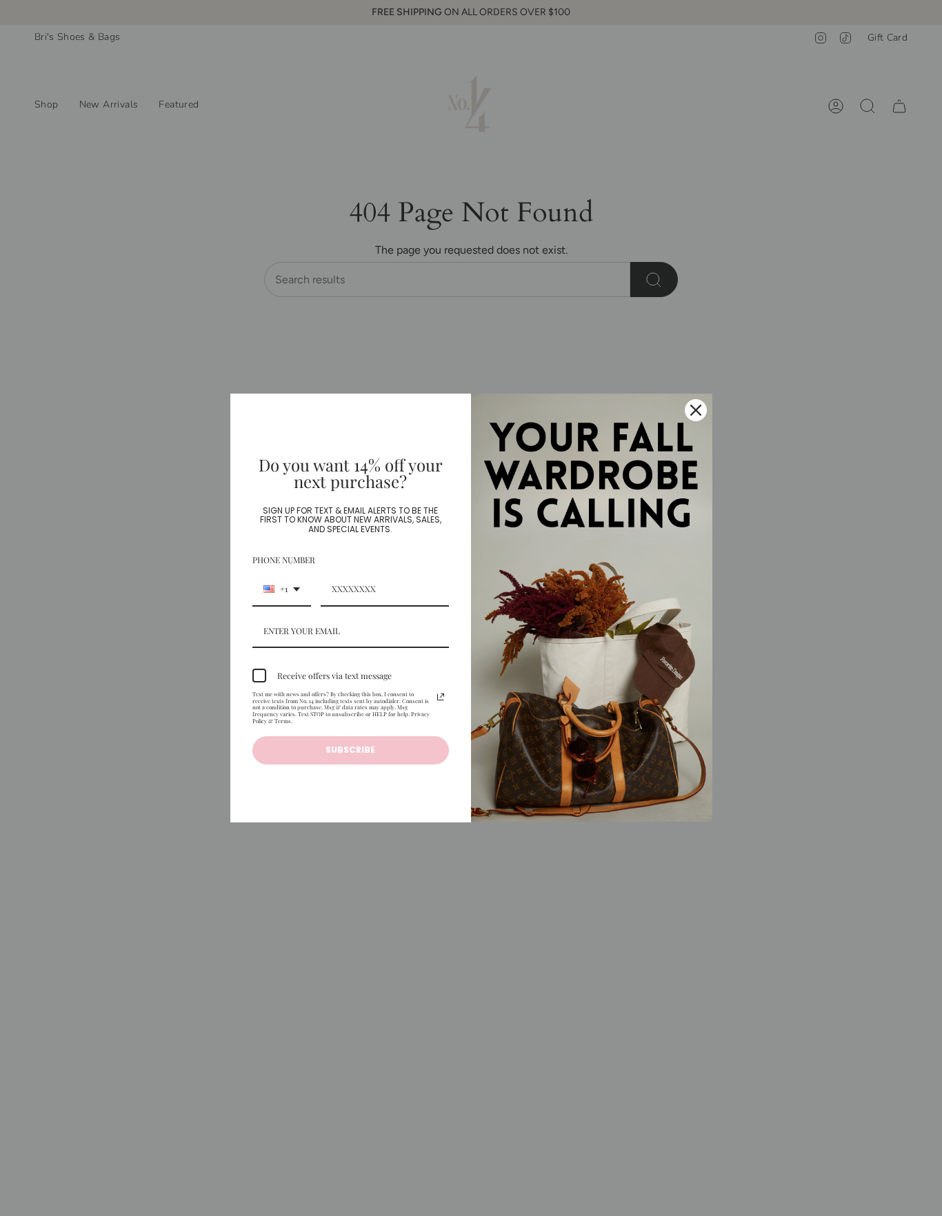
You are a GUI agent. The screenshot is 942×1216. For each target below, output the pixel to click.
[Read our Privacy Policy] (440, 697)
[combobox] (281, 589)
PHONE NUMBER (283, 559)
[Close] (695, 410)
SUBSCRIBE (350, 750)
